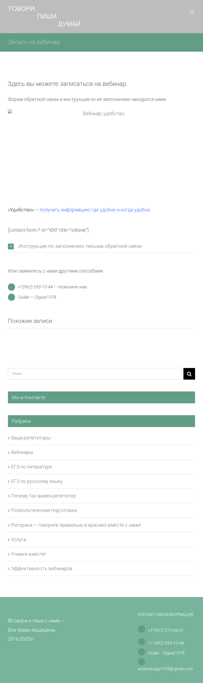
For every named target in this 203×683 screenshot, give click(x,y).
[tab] (101, 246)
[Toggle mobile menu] (192, 12)
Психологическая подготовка (44, 510)
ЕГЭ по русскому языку (37, 481)
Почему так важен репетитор (43, 495)
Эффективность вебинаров (41, 568)
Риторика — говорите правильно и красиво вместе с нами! (76, 525)
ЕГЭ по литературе (31, 466)
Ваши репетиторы (30, 437)
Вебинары (22, 452)
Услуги (18, 539)
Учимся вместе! (28, 554)
